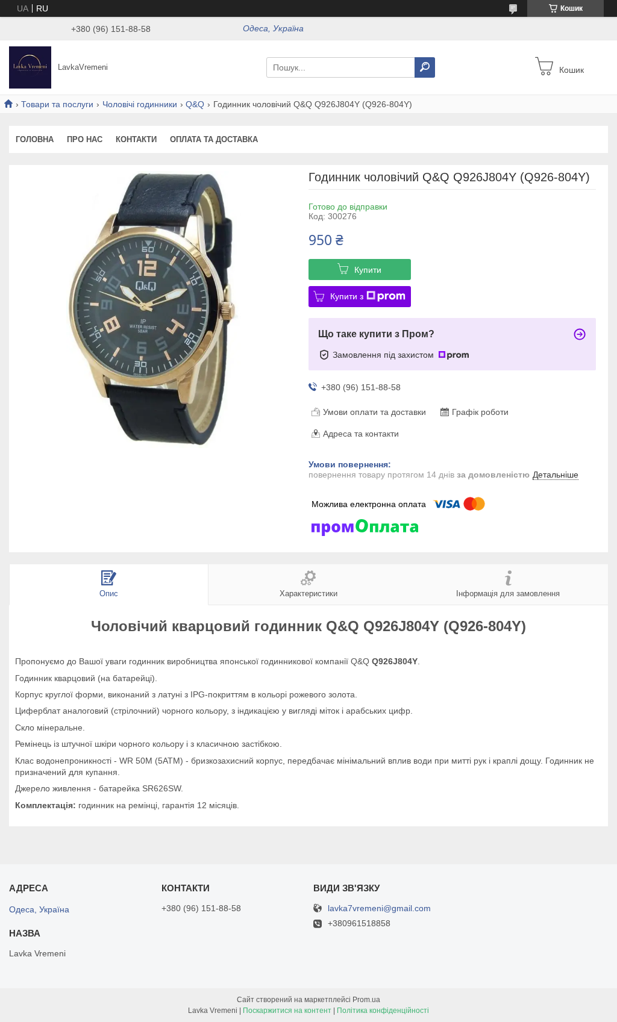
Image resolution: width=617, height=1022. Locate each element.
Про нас (84, 139)
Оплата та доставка (214, 139)
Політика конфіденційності (383, 1010)
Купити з (346, 296)
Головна (35, 139)
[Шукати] (425, 67)
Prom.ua (366, 1000)
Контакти (136, 139)
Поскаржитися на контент (287, 1010)
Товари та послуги (57, 104)
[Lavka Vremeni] (30, 67)
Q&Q (195, 104)
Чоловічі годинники (139, 104)
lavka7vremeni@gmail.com (379, 908)
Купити (367, 270)
